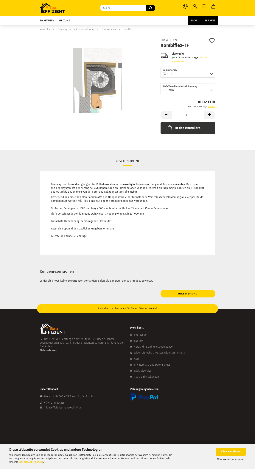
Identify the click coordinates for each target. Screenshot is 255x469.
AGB (136, 358)
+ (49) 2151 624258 (54, 402)
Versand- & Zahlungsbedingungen (154, 346)
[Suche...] (150, 8)
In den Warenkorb (187, 128)
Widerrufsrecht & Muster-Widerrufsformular (160, 352)
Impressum (140, 334)
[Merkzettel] (204, 6)
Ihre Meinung (188, 293)
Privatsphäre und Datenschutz (152, 364)
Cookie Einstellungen (146, 376)
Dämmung (47, 20)
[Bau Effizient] (54, 8)
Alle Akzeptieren (230, 451)
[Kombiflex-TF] (97, 80)
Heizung (64, 20)
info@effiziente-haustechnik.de (63, 407)
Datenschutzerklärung (30, 461)
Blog (194, 20)
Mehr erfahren (48, 350)
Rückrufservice (143, 370)
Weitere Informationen (230, 459)
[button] (185, 6)
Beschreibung (127, 161)
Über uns (209, 20)
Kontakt (138, 340)
